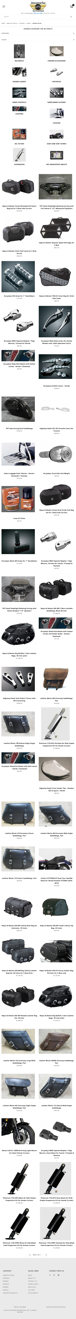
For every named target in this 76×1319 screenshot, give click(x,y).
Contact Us (32, 1281)
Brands (6, 1281)
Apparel (6, 1287)
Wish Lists (32, 1287)
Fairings (6, 1278)
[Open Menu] (3, 6)
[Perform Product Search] (71, 17)
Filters (3, 40)
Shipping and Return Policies (56, 1307)
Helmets (6, 1284)
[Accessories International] (38, 6)
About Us (31, 1278)
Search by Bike (8, 1275)
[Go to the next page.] (46, 1254)
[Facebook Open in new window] (50, 1275)
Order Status (33, 1284)
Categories (5, 33)
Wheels (5, 1290)
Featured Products (10, 1293)
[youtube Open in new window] (59, 1275)
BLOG (30, 1275)
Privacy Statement (20, 1307)
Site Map (31, 1290)
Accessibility (33, 1293)
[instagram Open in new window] (55, 1275)
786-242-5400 (38, 13)
